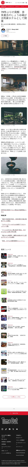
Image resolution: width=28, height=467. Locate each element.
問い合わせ (4, 439)
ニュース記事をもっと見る (14, 397)
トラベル (22, 6)
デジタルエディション (20, 443)
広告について (5, 450)
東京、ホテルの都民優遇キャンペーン (13, 241)
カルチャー (17, 6)
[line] (17, 429)
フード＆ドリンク (11, 6)
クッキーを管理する (6, 453)
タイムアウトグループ (6, 447)
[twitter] (13, 429)
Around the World (20, 455)
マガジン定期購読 (20, 440)
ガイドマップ (19, 446)
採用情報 (4, 444)
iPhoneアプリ (19, 437)
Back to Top (15, 413)
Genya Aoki (15, 29)
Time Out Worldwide (20, 452)
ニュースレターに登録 (19, 2)
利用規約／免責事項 (6, 441)
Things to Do (3, 6)
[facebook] (9, 429)
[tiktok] (6, 429)
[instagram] (2, 429)
